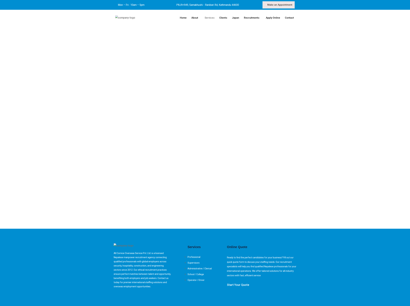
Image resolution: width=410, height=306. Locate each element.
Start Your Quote (238, 284)
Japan (235, 17)
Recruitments (251, 17)
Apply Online (273, 17)
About (194, 17)
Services (209, 17)
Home (183, 17)
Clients (223, 17)
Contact (289, 17)
